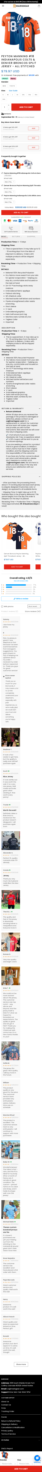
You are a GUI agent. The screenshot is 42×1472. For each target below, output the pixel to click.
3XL (29, 95)
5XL (4, 99)
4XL (36, 95)
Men (4, 86)
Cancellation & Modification (13, 1427)
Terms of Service (8, 1434)
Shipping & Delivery (9, 1424)
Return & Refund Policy (10, 1421)
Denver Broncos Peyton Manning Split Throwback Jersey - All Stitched (16, 555)
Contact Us (6, 1405)
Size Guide (13, 91)
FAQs (3, 1408)
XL (17, 95)
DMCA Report (7, 1448)
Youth (12, 86)
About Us (5, 1401)
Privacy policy (7, 1430)
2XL (23, 95)
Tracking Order (7, 1411)
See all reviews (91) (21, 581)
